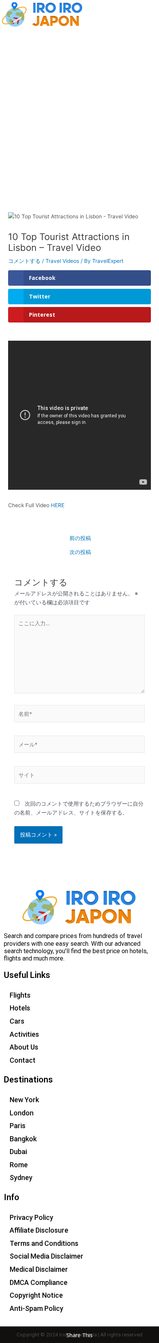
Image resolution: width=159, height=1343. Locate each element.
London (22, 1113)
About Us (24, 1047)
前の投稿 (80, 538)
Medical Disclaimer (39, 1269)
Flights (20, 995)
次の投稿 (80, 552)
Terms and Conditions (44, 1243)
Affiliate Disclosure (39, 1230)
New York (24, 1100)
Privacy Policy (31, 1217)
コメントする (24, 261)
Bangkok (23, 1139)
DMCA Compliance (39, 1282)
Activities (24, 1034)
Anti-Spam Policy (36, 1308)
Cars (17, 1021)
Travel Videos (62, 261)
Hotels (20, 1008)
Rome (19, 1165)
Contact (23, 1060)
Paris (17, 1126)
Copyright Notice (36, 1295)
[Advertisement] (79, 112)
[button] (149, 14)
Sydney (21, 1177)
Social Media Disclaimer (46, 1256)
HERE (57, 505)
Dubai (18, 1151)
